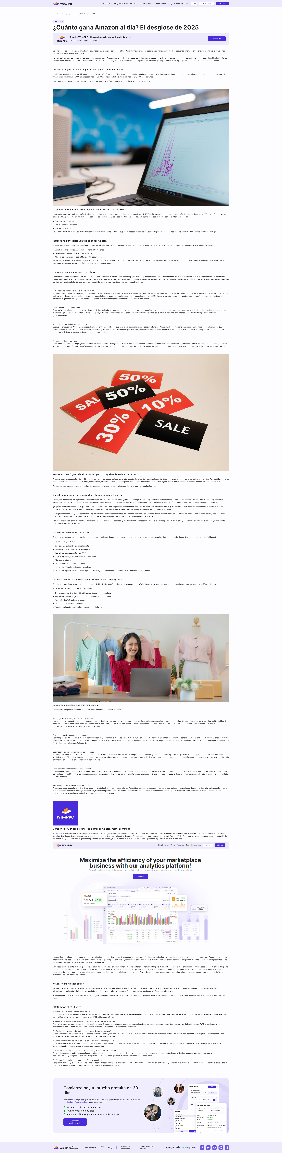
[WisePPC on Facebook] (202, 1147)
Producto (106, 3)
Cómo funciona (145, 3)
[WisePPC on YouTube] (214, 1147)
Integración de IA (121, 3)
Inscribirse (222, 3)
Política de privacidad (125, 1147)
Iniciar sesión (206, 3)
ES (195, 3)
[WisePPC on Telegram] (227, 1147)
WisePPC (59, 833)
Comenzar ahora (181, 3)
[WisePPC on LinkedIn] (208, 1147)
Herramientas (90, 1147)
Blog (170, 3)
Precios (133, 3)
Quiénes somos (160, 3)
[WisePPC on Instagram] (220, 1147)
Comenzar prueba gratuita (75, 1122)
